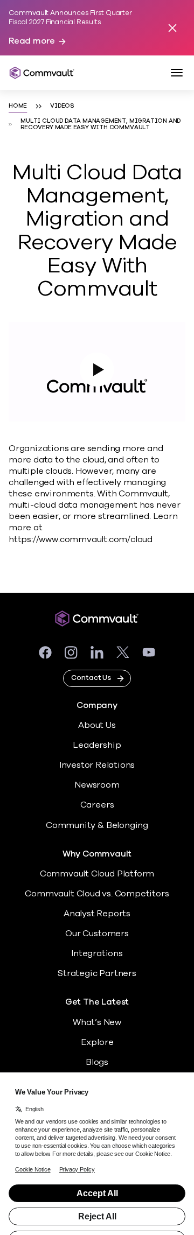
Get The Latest (97, 1002)
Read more (32, 41)
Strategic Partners (97, 973)
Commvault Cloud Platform (97, 874)
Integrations (97, 953)
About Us (96, 725)
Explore (97, 1042)
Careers (97, 805)
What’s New (97, 1022)
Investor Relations (97, 765)
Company (97, 705)
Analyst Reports (97, 914)
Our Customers (97, 933)
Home (18, 106)
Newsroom (96, 785)
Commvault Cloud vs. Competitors (97, 894)
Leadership (97, 745)
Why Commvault (97, 854)
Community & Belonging (97, 825)
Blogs (97, 1062)
